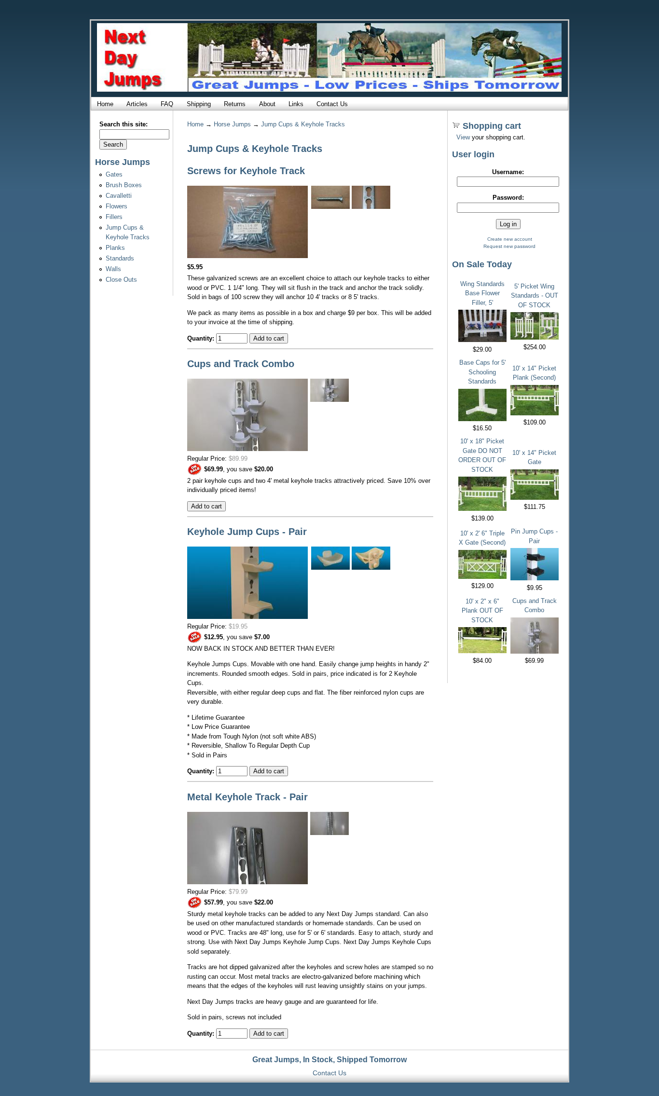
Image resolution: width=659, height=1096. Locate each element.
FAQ (167, 104)
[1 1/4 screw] (330, 206)
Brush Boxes (124, 185)
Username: (508, 172)
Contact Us (332, 104)
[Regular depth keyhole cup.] (330, 567)
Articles (137, 104)
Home (105, 104)
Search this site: (123, 124)
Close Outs (121, 279)
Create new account (509, 239)
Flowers (116, 206)
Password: (508, 197)
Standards (120, 258)
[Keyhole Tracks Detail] (247, 882)
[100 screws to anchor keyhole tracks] (247, 256)
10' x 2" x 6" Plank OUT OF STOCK (482, 611)
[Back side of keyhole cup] (371, 567)
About (267, 104)
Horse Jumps (232, 124)
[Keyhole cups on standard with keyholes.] (247, 616)
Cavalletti (119, 195)
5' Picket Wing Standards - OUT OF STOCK (534, 296)
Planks (115, 247)
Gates (114, 174)
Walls (113, 269)
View (463, 137)
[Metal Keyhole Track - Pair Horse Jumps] (329, 832)
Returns (235, 104)
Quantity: (201, 338)
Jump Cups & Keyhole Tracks (303, 124)
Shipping (199, 104)
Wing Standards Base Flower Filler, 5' (482, 293)
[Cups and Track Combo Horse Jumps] (247, 448)
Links (295, 104)
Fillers (114, 216)
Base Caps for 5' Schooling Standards (482, 372)
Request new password (509, 246)
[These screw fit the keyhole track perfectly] (371, 206)
